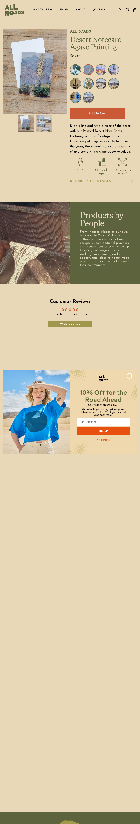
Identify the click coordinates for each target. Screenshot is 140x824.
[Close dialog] (129, 375)
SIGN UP (103, 431)
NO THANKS (103, 440)
